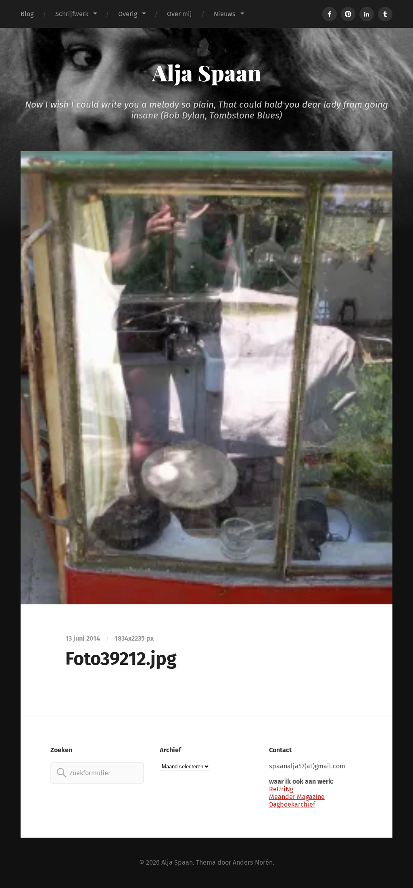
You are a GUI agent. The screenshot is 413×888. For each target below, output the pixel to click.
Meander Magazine (297, 797)
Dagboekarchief (292, 804)
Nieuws (225, 14)
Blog (27, 14)
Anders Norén (253, 862)
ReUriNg (281, 789)
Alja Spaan (206, 72)
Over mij (179, 14)
